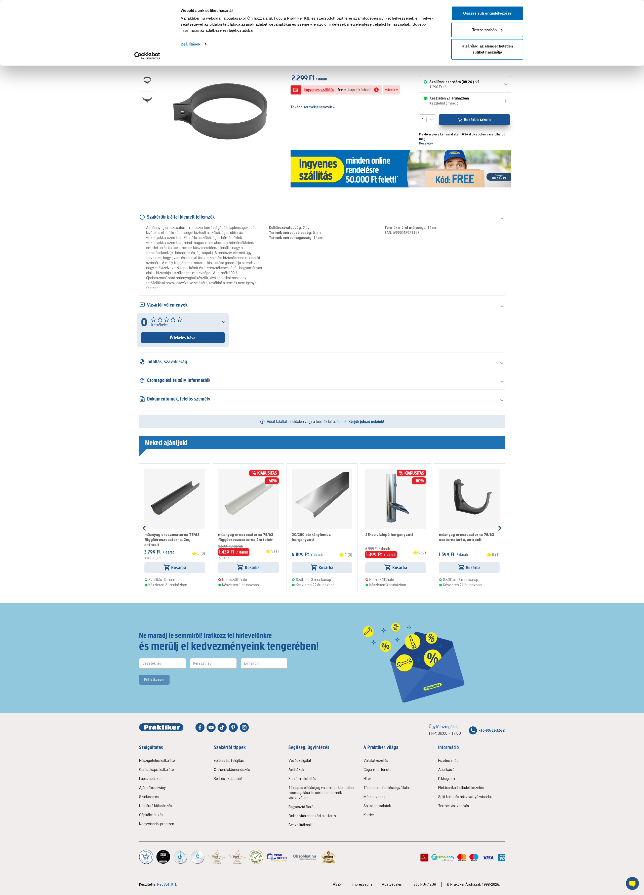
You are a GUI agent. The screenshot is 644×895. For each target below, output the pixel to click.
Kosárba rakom (477, 119)
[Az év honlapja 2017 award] (237, 857)
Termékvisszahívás (453, 806)
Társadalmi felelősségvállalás (387, 788)
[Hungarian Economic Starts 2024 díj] (146, 857)
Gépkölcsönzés (151, 815)
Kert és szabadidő (228, 779)
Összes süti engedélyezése (487, 13)
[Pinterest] (233, 727)
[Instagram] (244, 727)
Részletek (426, 143)
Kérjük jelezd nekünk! (366, 422)
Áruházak (296, 770)
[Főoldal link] (161, 727)
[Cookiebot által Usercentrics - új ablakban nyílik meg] (147, 56)
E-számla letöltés (302, 779)
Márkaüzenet (374, 797)
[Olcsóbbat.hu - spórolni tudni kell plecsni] (304, 857)
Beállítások (190, 44)
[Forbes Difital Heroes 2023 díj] (163, 857)
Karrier (369, 815)
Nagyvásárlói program (156, 824)
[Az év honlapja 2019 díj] (197, 857)
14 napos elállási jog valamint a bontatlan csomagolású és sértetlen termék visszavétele (321, 793)
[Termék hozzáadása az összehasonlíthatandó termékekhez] (153, 471)
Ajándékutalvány (152, 788)
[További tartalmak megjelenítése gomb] (149, 181)
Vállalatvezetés (376, 761)
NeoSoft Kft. (167, 884)
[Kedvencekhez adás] (146, 470)
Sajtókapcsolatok (377, 806)
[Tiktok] (222, 727)
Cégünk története (377, 770)
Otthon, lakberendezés (232, 770)
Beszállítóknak (300, 825)
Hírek (368, 779)
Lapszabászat (150, 779)
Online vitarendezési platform (312, 816)
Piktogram (446, 779)
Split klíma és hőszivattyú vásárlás (465, 797)
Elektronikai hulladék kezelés (461, 788)
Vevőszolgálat (300, 761)
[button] (476, 84)
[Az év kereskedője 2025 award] (328, 857)
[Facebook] (200, 727)
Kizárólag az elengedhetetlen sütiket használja (487, 49)
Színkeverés (149, 797)
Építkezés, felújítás (229, 761)
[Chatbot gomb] (632, 883)
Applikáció (446, 770)
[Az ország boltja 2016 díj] (216, 857)
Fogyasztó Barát (302, 807)
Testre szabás (484, 30)
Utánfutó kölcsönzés (155, 806)
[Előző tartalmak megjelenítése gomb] (144, 528)
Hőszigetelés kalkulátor (157, 761)
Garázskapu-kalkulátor (157, 770)
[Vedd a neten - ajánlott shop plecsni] (277, 857)
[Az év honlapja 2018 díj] (180, 857)
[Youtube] (211, 727)
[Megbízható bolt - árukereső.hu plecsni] (256, 857)
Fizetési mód (448, 761)
